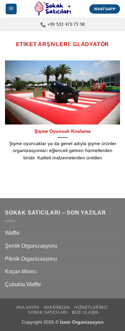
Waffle (12, 233)
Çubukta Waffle (23, 284)
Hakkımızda (57, 307)
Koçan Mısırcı (21, 271)
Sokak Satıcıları (47, 312)
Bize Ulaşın (85, 312)
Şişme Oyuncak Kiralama (62, 131)
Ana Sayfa (27, 307)
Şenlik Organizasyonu (31, 246)
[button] (11, 9)
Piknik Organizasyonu (31, 259)
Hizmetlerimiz (90, 307)
